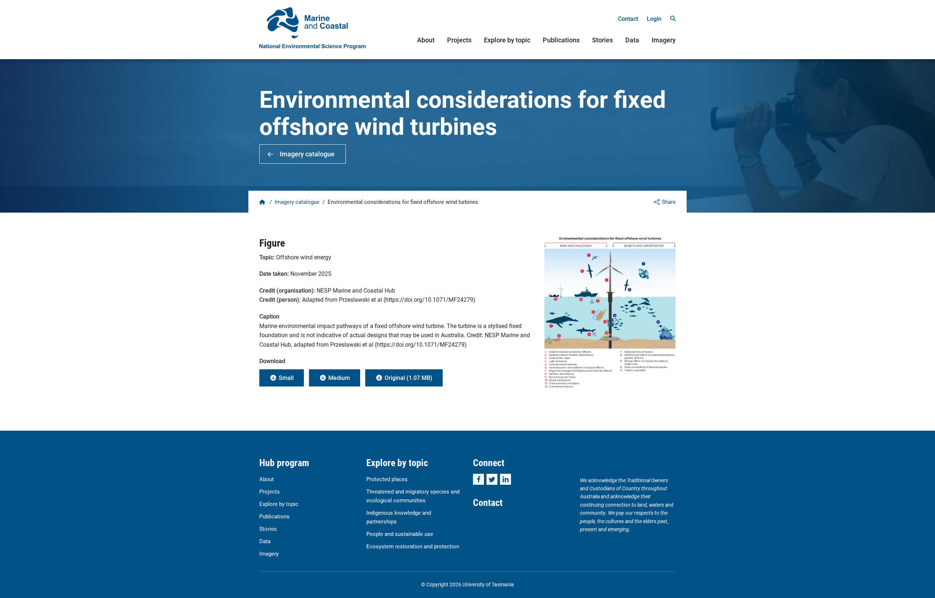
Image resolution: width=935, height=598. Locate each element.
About (426, 39)
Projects (459, 39)
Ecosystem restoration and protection (412, 546)
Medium (339, 377)
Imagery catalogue (307, 153)
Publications (561, 39)
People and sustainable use (399, 533)
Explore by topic (507, 39)
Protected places (387, 479)
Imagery (664, 39)
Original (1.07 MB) (408, 377)
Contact (628, 18)
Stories (602, 39)
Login (654, 18)
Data (632, 39)
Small (286, 377)
